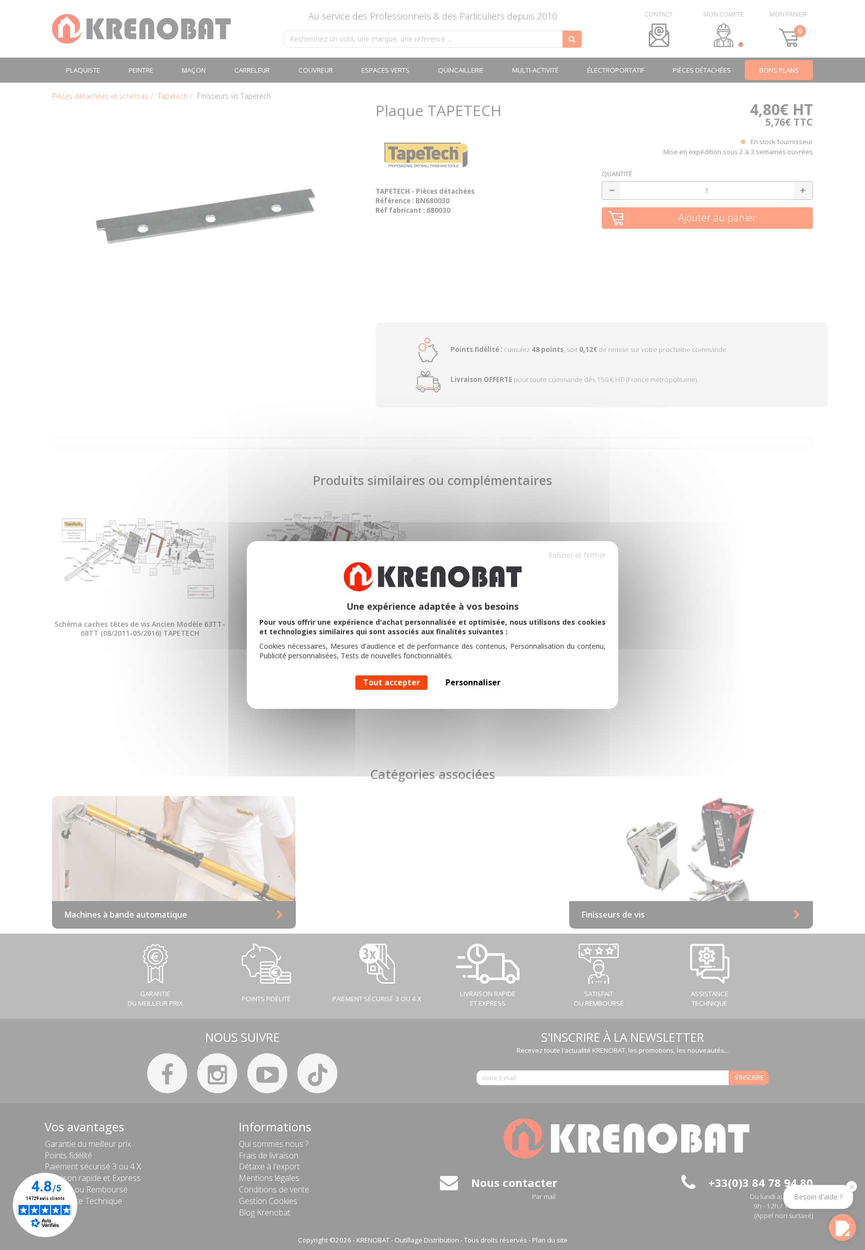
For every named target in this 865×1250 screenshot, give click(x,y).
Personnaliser (473, 682)
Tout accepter (391, 682)
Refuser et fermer (577, 555)
